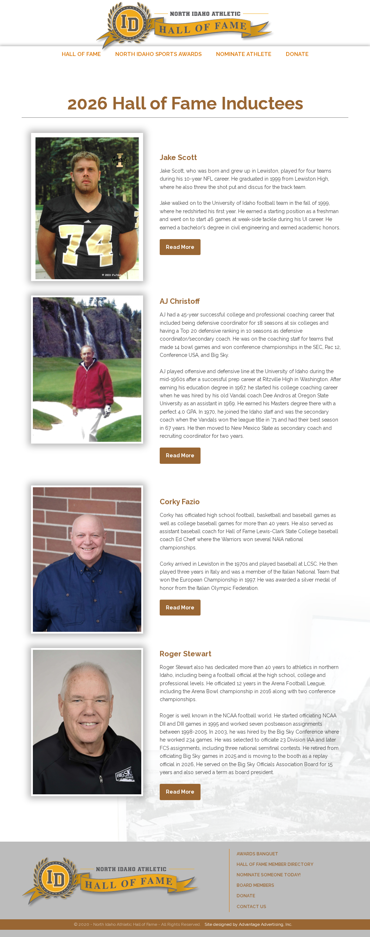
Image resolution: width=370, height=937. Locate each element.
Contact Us (251, 906)
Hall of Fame (81, 54)
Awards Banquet (257, 853)
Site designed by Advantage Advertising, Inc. (248, 924)
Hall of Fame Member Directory (275, 864)
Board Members (255, 885)
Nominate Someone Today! (269, 874)
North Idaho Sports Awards (158, 54)
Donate (297, 54)
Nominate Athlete (243, 54)
